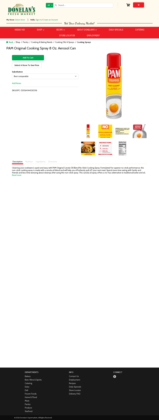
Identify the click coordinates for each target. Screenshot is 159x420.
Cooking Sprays (84, 42)
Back (10, 42)
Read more (16, 175)
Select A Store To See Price (26, 65)
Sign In (38, 20)
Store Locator (75, 390)
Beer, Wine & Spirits (33, 380)
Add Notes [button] (16, 83)
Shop (18, 42)
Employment (74, 380)
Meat (27, 401)
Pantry (26, 42)
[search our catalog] (55, 5)
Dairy (27, 387)
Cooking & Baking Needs (41, 42)
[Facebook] (114, 376)
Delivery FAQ (74, 394)
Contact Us (74, 376)
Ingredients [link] (41, 161)
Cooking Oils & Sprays (64, 42)
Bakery (28, 376)
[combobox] (49, 5)
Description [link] (18, 161)
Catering (28, 383)
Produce (28, 408)
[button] (88, 131)
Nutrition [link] (29, 161)
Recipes (72, 383)
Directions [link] (52, 161)
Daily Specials (75, 387)
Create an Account (50, 20)
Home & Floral (31, 397)
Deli (26, 390)
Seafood (28, 411)
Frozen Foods (31, 394)
